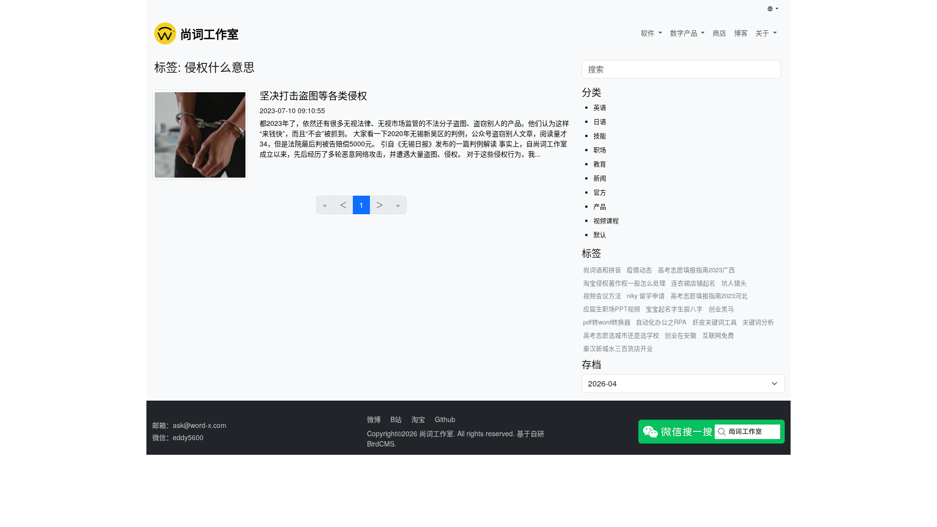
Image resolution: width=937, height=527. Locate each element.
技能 (599, 135)
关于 (763, 33)
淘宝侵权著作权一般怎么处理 (624, 282)
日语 (599, 121)
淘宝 (418, 419)
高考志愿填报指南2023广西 (696, 269)
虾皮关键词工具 (715, 321)
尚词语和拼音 (602, 269)
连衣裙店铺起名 (693, 282)
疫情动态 (639, 269)
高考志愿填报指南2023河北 (709, 295)
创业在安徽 (680, 335)
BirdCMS (380, 443)
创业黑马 (721, 308)
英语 (599, 107)
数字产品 (684, 33)
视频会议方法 (602, 295)
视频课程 (606, 220)
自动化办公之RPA (661, 321)
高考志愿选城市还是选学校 (621, 335)
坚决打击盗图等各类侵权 (313, 95)
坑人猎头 (734, 282)
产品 (599, 206)
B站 (396, 419)
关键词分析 (758, 321)
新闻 (599, 177)
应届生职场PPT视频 (611, 308)
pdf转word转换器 (607, 321)
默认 (599, 234)
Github (445, 419)
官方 (599, 192)
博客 (741, 33)
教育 (599, 163)
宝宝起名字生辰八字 (674, 308)
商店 (719, 33)
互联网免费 (718, 335)
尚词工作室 (436, 433)
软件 (648, 33)
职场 (599, 149)
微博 (374, 419)
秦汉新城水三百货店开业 (618, 348)
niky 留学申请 (646, 295)
